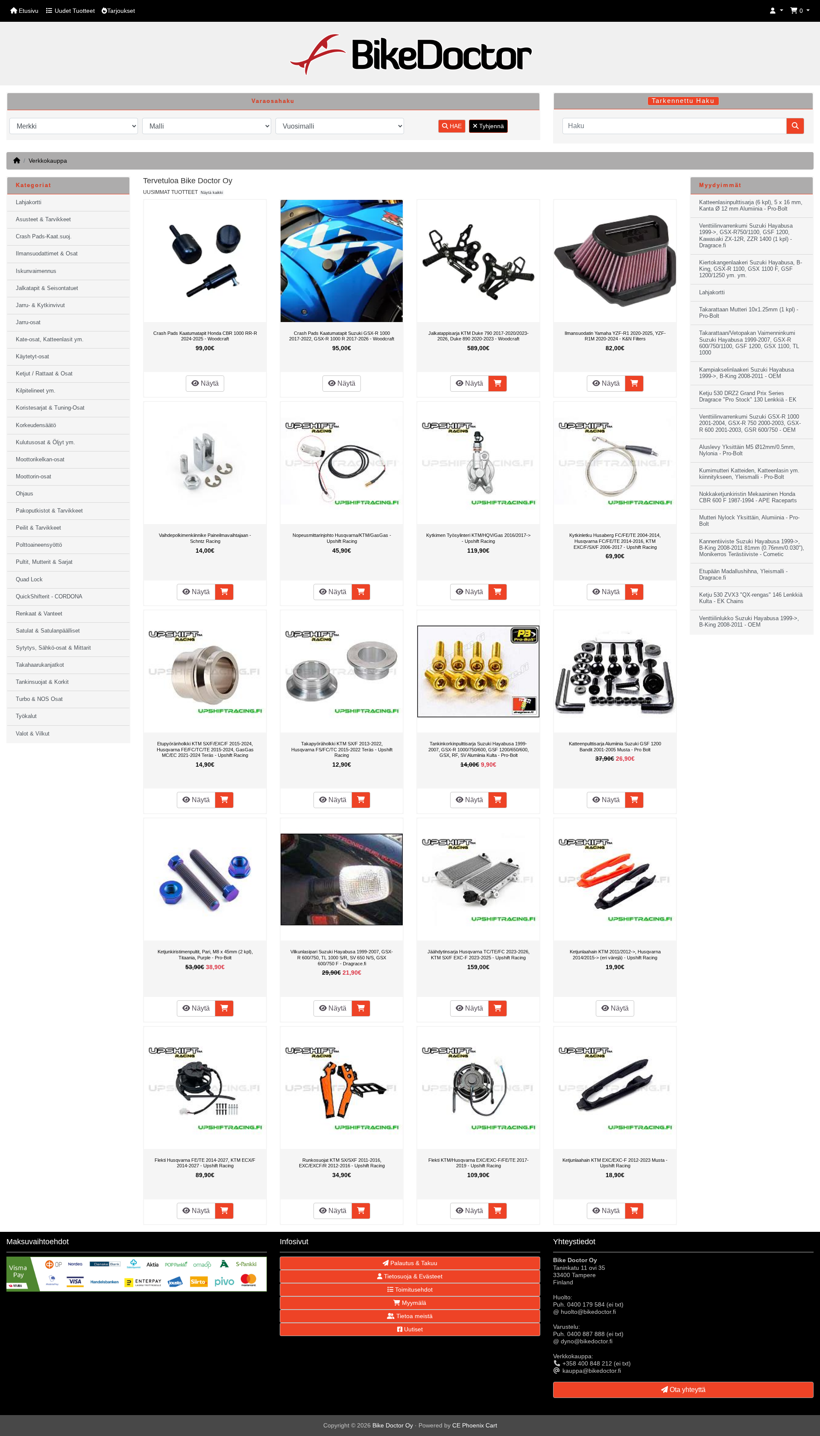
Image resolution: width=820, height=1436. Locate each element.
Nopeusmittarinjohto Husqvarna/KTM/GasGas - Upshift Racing (342, 538)
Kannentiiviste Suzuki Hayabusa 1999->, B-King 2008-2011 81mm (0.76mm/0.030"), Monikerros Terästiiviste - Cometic (751, 548)
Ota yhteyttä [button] (687, 1389)
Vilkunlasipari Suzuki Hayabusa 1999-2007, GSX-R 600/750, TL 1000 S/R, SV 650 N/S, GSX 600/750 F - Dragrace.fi (341, 957)
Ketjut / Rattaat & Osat (44, 374)
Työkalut (26, 716)
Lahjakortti (28, 202)
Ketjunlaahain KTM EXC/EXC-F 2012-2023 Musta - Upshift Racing (615, 1163)
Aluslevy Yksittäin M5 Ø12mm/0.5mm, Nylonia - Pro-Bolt (747, 450)
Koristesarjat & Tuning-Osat (50, 408)
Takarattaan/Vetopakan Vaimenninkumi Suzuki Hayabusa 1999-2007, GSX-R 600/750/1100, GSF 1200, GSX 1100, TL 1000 (749, 342)
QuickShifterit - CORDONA (49, 597)
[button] (776, 11)
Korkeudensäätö (36, 425)
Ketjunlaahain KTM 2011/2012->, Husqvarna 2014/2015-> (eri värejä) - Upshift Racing (615, 954)
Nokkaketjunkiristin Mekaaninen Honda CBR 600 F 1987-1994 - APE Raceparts (748, 497)
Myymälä (413, 1302)
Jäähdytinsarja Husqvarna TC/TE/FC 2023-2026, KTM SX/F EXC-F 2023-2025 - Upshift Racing (479, 954)
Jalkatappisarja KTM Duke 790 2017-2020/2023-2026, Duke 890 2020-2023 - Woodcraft (478, 336)
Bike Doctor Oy (392, 1425)
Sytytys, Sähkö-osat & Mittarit (53, 648)
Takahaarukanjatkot (40, 665)
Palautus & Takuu (413, 1263)
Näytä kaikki (212, 192)
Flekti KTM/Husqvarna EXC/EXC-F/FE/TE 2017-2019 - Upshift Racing (478, 1163)
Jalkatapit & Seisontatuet (47, 288)
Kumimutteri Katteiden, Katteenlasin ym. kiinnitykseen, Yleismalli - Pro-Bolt (749, 474)
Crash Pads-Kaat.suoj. (44, 237)
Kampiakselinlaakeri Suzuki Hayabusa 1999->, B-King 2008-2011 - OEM (746, 373)
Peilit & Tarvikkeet (38, 528)
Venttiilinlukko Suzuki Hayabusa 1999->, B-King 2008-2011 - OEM (749, 621)
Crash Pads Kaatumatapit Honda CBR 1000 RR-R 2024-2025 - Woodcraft (205, 336)
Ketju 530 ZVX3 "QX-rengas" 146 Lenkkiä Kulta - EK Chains (750, 598)
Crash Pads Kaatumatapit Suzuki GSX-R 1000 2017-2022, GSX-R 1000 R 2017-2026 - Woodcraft (341, 336)
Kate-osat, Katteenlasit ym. (50, 340)
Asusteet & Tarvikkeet (43, 220)
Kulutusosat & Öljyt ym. (45, 442)
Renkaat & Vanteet (39, 614)
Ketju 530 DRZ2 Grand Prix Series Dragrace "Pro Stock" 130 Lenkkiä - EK (748, 396)
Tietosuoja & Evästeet (412, 1276)
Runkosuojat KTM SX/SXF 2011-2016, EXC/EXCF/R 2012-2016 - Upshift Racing (342, 1163)
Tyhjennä (490, 126)
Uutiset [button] (412, 1329)
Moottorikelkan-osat (40, 460)
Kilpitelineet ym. (36, 391)
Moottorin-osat (33, 477)
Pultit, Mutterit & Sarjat (44, 562)
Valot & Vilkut (33, 734)
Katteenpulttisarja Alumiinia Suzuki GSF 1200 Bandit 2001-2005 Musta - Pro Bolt (615, 746)
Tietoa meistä (414, 1316)
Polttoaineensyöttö (39, 545)
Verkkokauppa (48, 160)
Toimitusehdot (413, 1289)
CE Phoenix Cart (474, 1425)
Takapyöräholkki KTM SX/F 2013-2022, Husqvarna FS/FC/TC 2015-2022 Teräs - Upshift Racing (341, 749)
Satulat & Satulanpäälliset (48, 631)
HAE (455, 126)
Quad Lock (29, 580)
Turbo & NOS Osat (39, 699)
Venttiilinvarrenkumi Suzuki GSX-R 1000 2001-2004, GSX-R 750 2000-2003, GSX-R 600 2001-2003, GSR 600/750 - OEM (750, 423)
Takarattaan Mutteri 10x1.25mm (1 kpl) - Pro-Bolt (748, 313)
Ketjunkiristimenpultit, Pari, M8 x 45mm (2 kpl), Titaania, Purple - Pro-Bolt (205, 954)
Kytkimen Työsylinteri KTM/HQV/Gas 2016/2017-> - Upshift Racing (478, 538)
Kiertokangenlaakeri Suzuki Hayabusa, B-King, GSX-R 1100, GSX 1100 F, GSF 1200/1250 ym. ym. (750, 269)
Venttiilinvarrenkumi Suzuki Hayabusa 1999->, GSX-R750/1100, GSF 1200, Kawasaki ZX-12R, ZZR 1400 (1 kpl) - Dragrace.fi (746, 235)
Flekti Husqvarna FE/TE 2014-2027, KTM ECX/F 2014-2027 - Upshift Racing (205, 1163)
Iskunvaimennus (36, 271)
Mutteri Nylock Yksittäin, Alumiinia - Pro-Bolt (749, 521)
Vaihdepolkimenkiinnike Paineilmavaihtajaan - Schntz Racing (205, 538)
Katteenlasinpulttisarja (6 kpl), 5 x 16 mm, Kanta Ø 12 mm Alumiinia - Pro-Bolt (750, 205)
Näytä (209, 383)
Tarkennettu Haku (683, 100)
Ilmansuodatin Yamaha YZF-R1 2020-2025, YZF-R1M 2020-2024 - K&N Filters (615, 336)
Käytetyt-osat (32, 357)
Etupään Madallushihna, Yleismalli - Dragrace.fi (743, 575)
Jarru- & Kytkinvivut (40, 305)
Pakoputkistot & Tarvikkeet (49, 511)
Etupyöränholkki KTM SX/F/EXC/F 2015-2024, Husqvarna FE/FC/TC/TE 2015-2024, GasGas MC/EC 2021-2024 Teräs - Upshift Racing (205, 749)
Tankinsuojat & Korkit (42, 682)
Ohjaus (24, 494)
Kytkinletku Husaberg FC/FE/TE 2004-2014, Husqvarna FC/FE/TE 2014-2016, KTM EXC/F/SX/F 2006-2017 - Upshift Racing (615, 541)
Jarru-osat (28, 322)
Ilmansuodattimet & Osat (47, 254)
